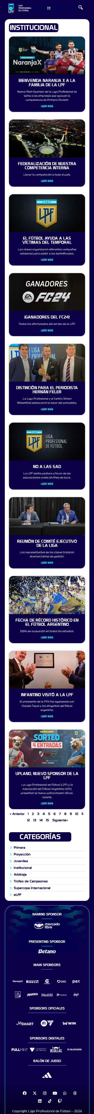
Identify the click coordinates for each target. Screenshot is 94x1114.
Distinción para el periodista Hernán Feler (47, 390)
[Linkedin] (40, 1101)
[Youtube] (55, 1093)
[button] (80, 8)
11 (82, 814)
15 (47, 820)
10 (76, 814)
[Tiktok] (50, 1101)
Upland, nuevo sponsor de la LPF (47, 776)
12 (28, 820)
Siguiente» (60, 820)
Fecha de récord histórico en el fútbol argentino (47, 622)
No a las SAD (47, 467)
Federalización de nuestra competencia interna (47, 166)
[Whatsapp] (65, 1093)
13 (34, 820)
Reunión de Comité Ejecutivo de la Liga (47, 543)
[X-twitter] (35, 1093)
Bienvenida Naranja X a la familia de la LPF (47, 82)
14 (41, 820)
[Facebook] (25, 1093)
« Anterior (17, 814)
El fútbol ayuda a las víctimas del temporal (47, 240)
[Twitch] (60, 1101)
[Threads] (75, 1093)
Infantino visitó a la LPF (47, 695)
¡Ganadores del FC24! (47, 317)
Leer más (47, 106)
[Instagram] (45, 1093)
